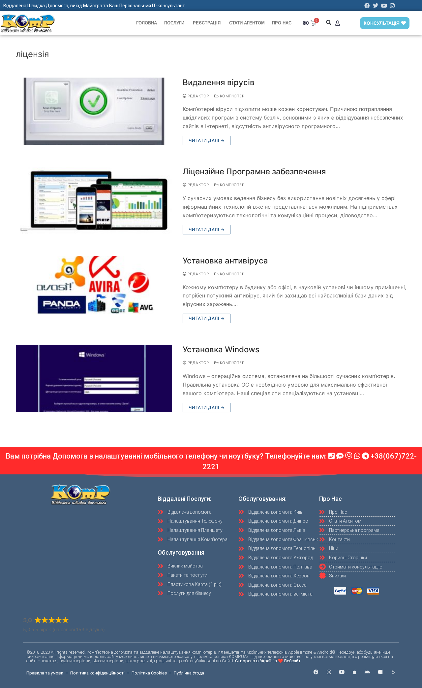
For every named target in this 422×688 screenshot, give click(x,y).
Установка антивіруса (225, 260)
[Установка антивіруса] (94, 290)
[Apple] (354, 672)
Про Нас (281, 22)
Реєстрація (207, 22)
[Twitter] (375, 5)
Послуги (174, 22)
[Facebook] (367, 5)
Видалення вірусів (219, 82)
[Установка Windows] (94, 378)
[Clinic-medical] (393, 672)
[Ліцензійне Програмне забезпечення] (94, 200)
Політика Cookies (149, 673)
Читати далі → (207, 140)
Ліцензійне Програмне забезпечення (254, 171)
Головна (146, 22)
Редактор (197, 96)
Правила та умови (44, 673)
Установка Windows (221, 349)
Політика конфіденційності (97, 673)
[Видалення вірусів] (94, 111)
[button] (328, 22)
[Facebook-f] (316, 672)
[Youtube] (384, 5)
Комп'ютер (231, 96)
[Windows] (380, 672)
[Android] (367, 672)
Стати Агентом (247, 22)
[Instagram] (392, 5)
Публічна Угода (189, 673)
